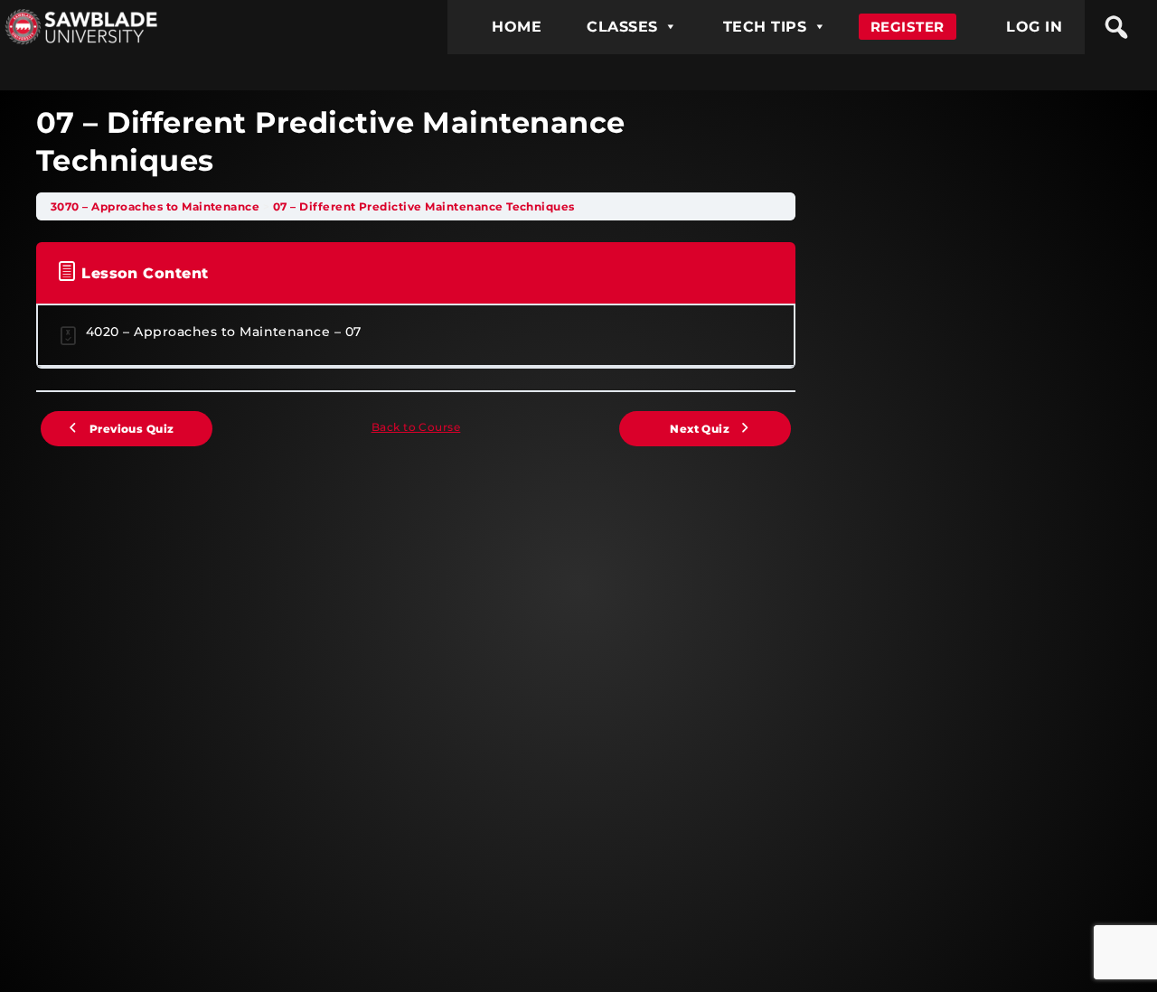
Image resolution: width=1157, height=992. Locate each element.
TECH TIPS (764, 26)
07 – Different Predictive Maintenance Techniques (424, 206)
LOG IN (1034, 26)
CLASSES (622, 26)
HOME (516, 26)
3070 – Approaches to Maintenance (157, 206)
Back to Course (416, 427)
